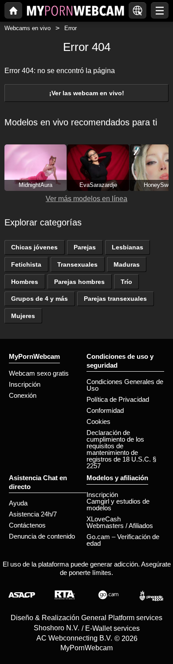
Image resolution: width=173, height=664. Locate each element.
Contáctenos (27, 525)
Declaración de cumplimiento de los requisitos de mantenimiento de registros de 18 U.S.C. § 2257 (121, 449)
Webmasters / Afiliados (119, 525)
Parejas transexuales (115, 298)
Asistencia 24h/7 (33, 514)
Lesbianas (127, 247)
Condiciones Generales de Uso (124, 385)
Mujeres (23, 315)
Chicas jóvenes (34, 247)
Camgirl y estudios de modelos (117, 504)
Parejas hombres (79, 281)
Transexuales (77, 264)
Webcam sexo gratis (39, 373)
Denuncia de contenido (42, 536)
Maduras (127, 264)
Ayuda (18, 503)
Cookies (98, 421)
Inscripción (24, 384)
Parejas (85, 247)
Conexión (22, 395)
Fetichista (26, 264)
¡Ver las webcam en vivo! (86, 93)
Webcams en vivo (27, 28)
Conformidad (105, 410)
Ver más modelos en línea (86, 198)
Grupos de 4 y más (39, 298)
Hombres (24, 281)
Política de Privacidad (117, 399)
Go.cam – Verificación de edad (122, 540)
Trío (126, 281)
